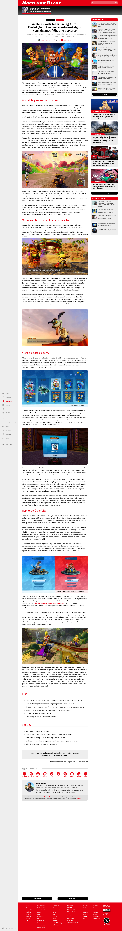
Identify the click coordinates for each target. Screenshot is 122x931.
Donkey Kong (71, 909)
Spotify (58, 776)
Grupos (79, 776)
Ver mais (104, 94)
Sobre (95, 908)
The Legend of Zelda (59, 910)
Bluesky (72, 776)
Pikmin (55, 921)
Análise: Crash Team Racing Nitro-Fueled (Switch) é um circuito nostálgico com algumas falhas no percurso (55, 27)
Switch (59, 20)
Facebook (24, 776)
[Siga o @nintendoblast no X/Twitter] (9, 928)
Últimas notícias (98, 20)
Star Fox (55, 914)
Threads (65, 776)
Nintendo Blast (48, 797)
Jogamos (50, 20)
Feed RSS (85, 916)
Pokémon (70, 905)
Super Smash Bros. (72, 922)
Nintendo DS (40, 921)
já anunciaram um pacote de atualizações (49, 603)
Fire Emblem (71, 912)
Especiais (28, 914)
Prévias (28, 918)
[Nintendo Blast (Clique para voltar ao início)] (42, 3)
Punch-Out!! (70, 918)
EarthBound (70, 916)
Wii (38, 918)
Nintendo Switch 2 (42, 908)
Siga (27, 921)
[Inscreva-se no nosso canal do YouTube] (12, 928)
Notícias (28, 912)
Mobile (39, 912)
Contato (95, 912)
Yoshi (54, 918)
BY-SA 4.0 (78, 798)
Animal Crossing (57, 923)
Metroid (69, 907)
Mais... (84, 918)
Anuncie (95, 914)
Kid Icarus (56, 925)
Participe (95, 910)
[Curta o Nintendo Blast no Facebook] (3, 928)
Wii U (38, 914)
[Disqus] (55, 825)
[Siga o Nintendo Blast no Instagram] (6, 928)
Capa (27, 908)
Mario (54, 908)
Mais (85, 776)
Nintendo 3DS (41, 916)
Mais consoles (41, 927)
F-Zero (55, 916)
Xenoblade (70, 920)
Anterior (37, 898)
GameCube (40, 923)
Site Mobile (29, 910)
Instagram (31, 776)
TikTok (51, 776)
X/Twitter (38, 776)
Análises (28, 916)
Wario (68, 914)
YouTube (45, 776)
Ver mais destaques (103, 193)
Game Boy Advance (42, 925)
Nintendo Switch (42, 910)
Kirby (54, 912)
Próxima (72, 898)
